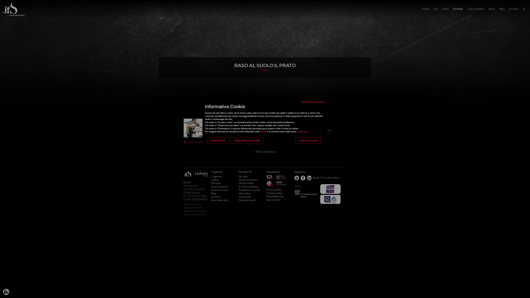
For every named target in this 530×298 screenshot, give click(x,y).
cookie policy (302, 131)
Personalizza (218, 140)
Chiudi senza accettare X (313, 102)
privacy (263, 131)
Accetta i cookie (308, 140)
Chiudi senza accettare (247, 140)
